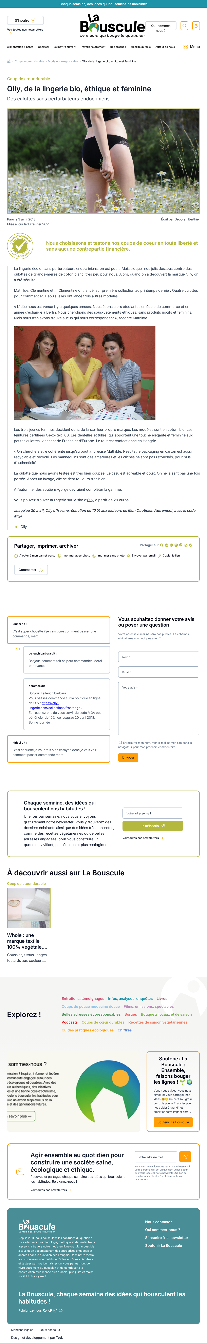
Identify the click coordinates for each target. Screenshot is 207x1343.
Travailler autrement (93, 46)
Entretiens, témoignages (83, 998)
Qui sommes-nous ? (162, 1230)
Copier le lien (171, 555)
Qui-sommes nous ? (160, 27)
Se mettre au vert (65, 46)
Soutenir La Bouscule (173, 1122)
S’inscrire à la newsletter (166, 1238)
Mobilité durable (141, 46)
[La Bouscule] (112, 25)
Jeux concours (50, 1329)
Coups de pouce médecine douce (91, 1006)
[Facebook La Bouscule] (162, 545)
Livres (162, 998)
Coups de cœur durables (103, 1022)
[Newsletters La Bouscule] (61, 1310)
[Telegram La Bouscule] (181, 545)
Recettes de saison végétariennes (158, 1022)
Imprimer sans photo (111, 555)
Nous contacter (158, 1222)
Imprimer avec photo (76, 555)
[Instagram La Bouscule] (167, 545)
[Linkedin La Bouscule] (171, 545)
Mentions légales (22, 1329)
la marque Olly (180, 274)
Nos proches (118, 46)
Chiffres (125, 1030)
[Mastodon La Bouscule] (176, 545)
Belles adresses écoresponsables (91, 1014)
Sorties (131, 1014)
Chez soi (43, 46)
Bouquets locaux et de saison (166, 1014)
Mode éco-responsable (63, 61)
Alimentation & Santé (20, 46)
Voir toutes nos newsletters (25, 29)
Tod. (59, 1338)
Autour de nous (165, 46)
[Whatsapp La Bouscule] (186, 545)
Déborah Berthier (187, 219)
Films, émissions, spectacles (149, 1006)
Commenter (27, 570)
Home (9, 61)
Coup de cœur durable (29, 61)
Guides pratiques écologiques (88, 1030)
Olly (90, 500)
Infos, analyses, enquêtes (130, 998)
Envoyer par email (143, 555)
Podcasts (70, 1022)
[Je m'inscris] (185, 1156)
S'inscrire (22, 20)
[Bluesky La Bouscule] (191, 545)
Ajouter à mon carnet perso (37, 555)
